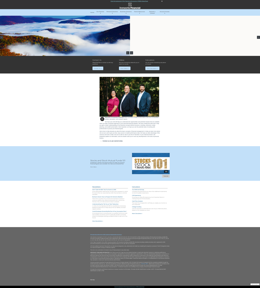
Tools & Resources (139, 11)
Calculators (136, 187)
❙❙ (131, 52)
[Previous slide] (1, 37)
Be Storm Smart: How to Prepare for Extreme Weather (107, 197)
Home (92, 12)
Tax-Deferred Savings (138, 189)
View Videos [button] (124, 68)
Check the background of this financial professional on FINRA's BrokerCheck (129, 1)
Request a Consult (152, 12)
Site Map (92, 279)
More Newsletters (97, 221)
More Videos (93, 166)
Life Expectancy (136, 195)
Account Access (164, 11)
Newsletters (96, 187)
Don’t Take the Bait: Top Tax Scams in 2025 (104, 189)
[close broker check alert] (161, 1)
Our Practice (100, 11)
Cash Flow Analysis (137, 201)
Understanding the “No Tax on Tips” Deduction (105, 204)
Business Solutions (126, 11)
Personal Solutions (112, 11)
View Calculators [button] (152, 68)
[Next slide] (258, 37)
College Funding (136, 206)
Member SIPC (144, 263)
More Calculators (137, 213)
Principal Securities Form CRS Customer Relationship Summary (106, 234)
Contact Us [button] (97, 68)
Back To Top (254, 284)
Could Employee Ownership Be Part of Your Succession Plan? (109, 211)
